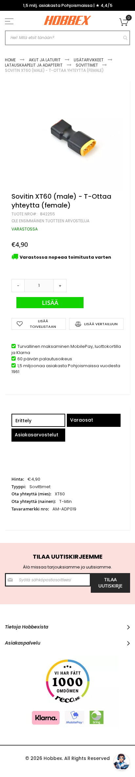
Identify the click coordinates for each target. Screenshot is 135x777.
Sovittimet (87, 65)
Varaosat (81, 420)
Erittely (23, 420)
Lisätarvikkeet (89, 60)
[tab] (38, 421)
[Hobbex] (67, 20)
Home (10, 60)
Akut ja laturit (45, 60)
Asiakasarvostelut (36, 434)
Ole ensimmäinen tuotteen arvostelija (50, 221)
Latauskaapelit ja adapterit (34, 65)
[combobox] (67, 37)
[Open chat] (121, 762)
